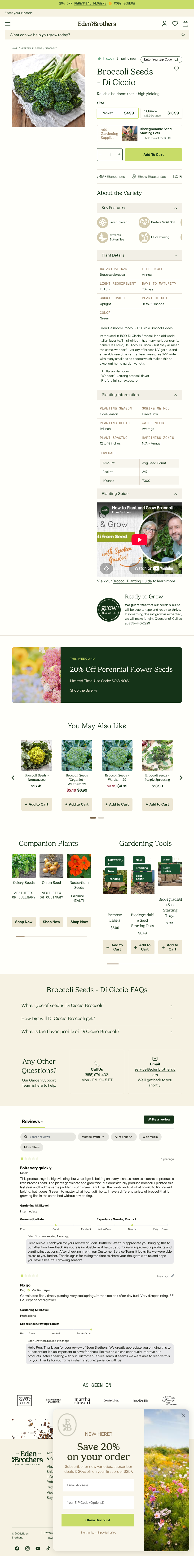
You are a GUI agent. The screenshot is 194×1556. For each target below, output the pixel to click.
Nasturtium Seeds (79, 884)
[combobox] (97, 34)
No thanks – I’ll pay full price (98, 1532)
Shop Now (23, 922)
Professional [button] (28, 1315)
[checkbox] (150, 1137)
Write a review (158, 1119)
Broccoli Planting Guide (132, 581)
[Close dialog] (183, 1415)
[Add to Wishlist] (176, 68)
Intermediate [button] (28, 1211)
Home (15, 48)
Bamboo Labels (115, 918)
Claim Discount (97, 1520)
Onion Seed (51, 882)
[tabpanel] (97, 1249)
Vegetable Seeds (31, 48)
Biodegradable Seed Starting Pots (142, 920)
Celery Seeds (23, 882)
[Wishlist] (175, 23)
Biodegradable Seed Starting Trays (170, 907)
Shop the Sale (81, 690)
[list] (97, 1072)
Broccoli (51, 48)
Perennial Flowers (90, 3)
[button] (7, 23)
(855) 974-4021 (97, 1074)
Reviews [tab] (32, 1121)
